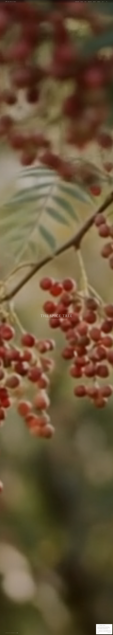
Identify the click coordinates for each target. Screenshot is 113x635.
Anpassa (98, 632)
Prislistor (90, 1)
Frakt (85, 1)
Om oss (82, 1)
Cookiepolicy (109, 632)
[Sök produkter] (106, 2)
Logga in (98, 1)
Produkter (77, 1)
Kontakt (94, 1)
